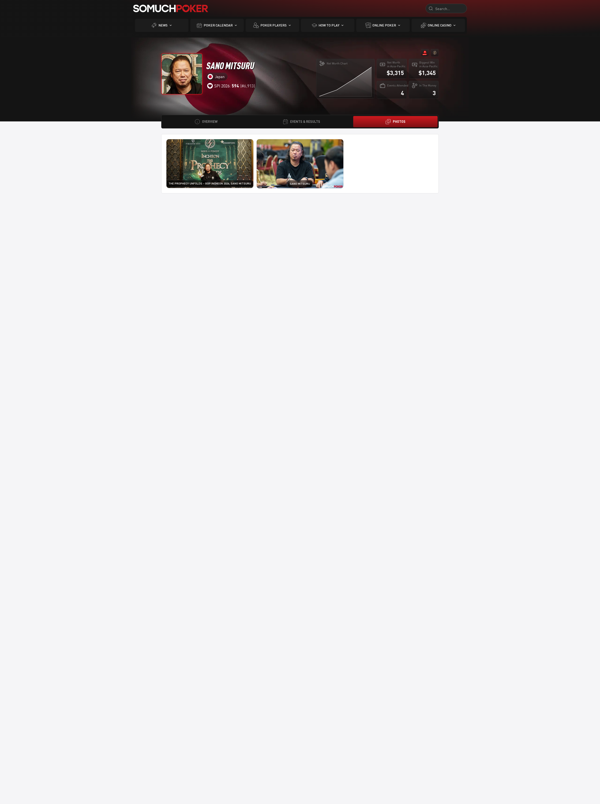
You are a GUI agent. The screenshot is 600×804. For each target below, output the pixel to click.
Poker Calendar (218, 25)
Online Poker (384, 25)
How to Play (329, 25)
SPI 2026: (226, 85)
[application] (345, 81)
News (163, 25)
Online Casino (439, 25)
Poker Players (273, 25)
